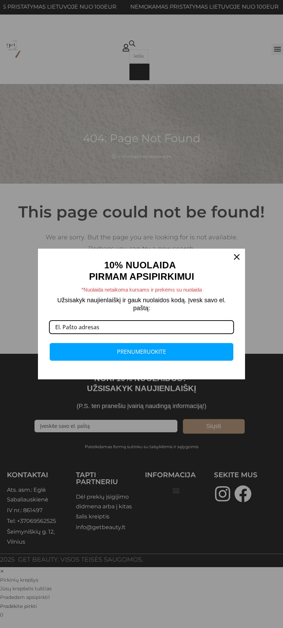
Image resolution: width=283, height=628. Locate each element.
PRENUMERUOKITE (141, 351)
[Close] (236, 257)
